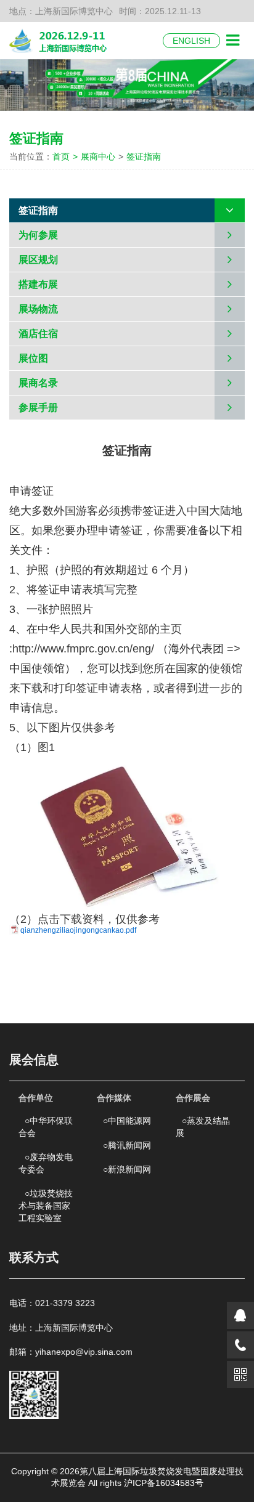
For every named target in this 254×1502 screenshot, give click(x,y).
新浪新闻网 (127, 1169)
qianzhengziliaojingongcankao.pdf (78, 930)
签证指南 (143, 156)
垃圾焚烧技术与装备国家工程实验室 (45, 1205)
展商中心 (98, 156)
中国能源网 (127, 1121)
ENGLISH (191, 41)
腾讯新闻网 (127, 1145)
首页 (65, 156)
